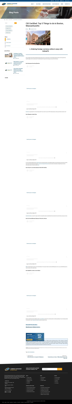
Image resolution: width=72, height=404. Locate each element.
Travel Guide (8, 32)
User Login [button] (67, 0)
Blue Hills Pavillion (28, 215)
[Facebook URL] (5, 392)
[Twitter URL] (8, 392)
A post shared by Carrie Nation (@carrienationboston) (46, 314)
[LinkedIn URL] (10, 392)
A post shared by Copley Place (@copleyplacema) (46, 157)
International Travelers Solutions (45, 387)
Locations (57, 0)
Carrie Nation (42, 318)
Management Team (29, 380)
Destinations (32, 352)
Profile (53, 0)
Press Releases (8, 45)
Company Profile (29, 377)
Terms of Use (18, 402)
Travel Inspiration (9, 30)
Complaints (22, 402)
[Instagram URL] (7, 392)
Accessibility (11, 402)
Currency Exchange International (44, 163)
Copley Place (38, 162)
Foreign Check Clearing (30, 390)
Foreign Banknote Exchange (30, 391)
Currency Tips (8, 28)
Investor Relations (57, 377)
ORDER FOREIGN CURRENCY (47, 53)
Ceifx (29, 352)
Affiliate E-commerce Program (45, 394)
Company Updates (8, 42)
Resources (56, 381)
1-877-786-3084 (8, 388)
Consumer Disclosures (27, 402)
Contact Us (56, 380)
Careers (63, 0)
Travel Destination (9, 26)
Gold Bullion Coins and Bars (45, 390)
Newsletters (31, 402)
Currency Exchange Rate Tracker (45, 391)
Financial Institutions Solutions (31, 387)
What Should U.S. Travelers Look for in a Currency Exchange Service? (19, 62)
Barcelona (27, 111)
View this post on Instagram (31, 88)
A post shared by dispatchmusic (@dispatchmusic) (46, 211)
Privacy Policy (15, 402)
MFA (26, 266)
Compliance (28, 381)
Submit (59, 369)
